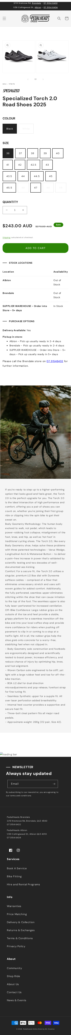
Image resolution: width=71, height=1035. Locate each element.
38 (32, 153)
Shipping (7, 237)
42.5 (33, 164)
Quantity (10, 202)
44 (23, 176)
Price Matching (17, 914)
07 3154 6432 (51, 3)
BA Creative (50, 1029)
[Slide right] (43, 79)
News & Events (16, 1000)
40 (58, 153)
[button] (4, 18)
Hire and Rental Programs (23, 884)
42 (20, 164)
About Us (13, 984)
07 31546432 (55, 361)
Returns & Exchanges (21, 930)
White (26, 128)
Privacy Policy (16, 946)
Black (9, 128)
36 (8, 153)
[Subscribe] (54, 784)
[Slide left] (28, 79)
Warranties (14, 906)
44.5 (37, 176)
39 (45, 153)
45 (51, 176)
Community (14, 968)
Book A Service (17, 868)
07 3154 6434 (51, 7)
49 (61, 187)
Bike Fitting (14, 876)
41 (7, 164)
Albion (38, 7)
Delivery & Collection (21, 922)
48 (48, 187)
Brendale (36, 3)
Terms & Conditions (20, 938)
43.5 (9, 176)
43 (47, 164)
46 (23, 187)
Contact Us (14, 992)
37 (20, 153)
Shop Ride (13, 976)
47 (35, 187)
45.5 (9, 187)
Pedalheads (28, 1029)
